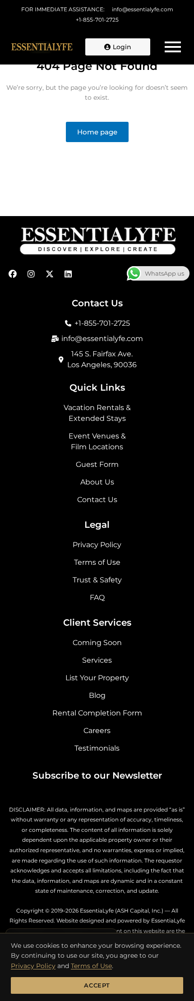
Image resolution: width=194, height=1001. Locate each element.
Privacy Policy (33, 966)
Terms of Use (91, 966)
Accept (97, 985)
